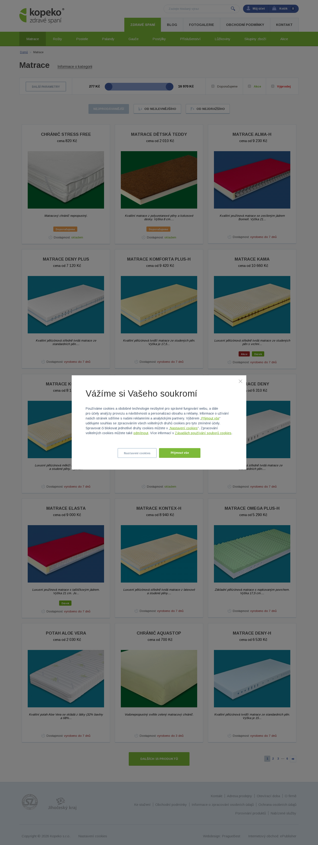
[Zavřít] (240, 381)
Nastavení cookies (184, 428)
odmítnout (140, 433)
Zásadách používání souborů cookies (203, 433)
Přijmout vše (210, 418)
